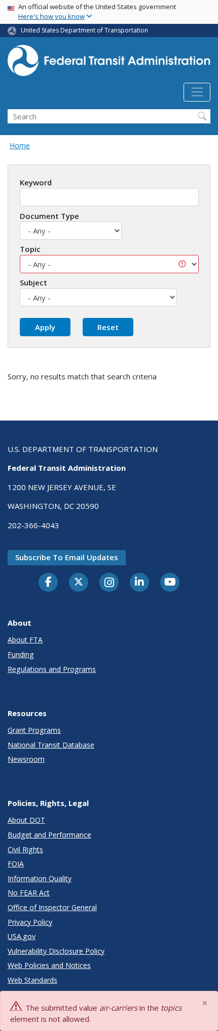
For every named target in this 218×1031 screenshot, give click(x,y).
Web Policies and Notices (49, 965)
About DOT (26, 820)
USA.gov (21, 936)
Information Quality (39, 878)
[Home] (109, 64)
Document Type (49, 216)
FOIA (16, 863)
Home (20, 145)
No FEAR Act (29, 892)
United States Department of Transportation (84, 30)
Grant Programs (34, 730)
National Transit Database (51, 745)
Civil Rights (25, 849)
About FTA (25, 640)
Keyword (36, 182)
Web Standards (32, 980)
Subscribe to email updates (66, 557)
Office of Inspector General (52, 907)
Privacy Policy (30, 922)
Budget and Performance (49, 835)
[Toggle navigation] (197, 92)
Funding (21, 654)
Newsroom (26, 759)
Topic (30, 249)
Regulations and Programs (52, 669)
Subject (33, 282)
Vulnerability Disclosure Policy (56, 951)
